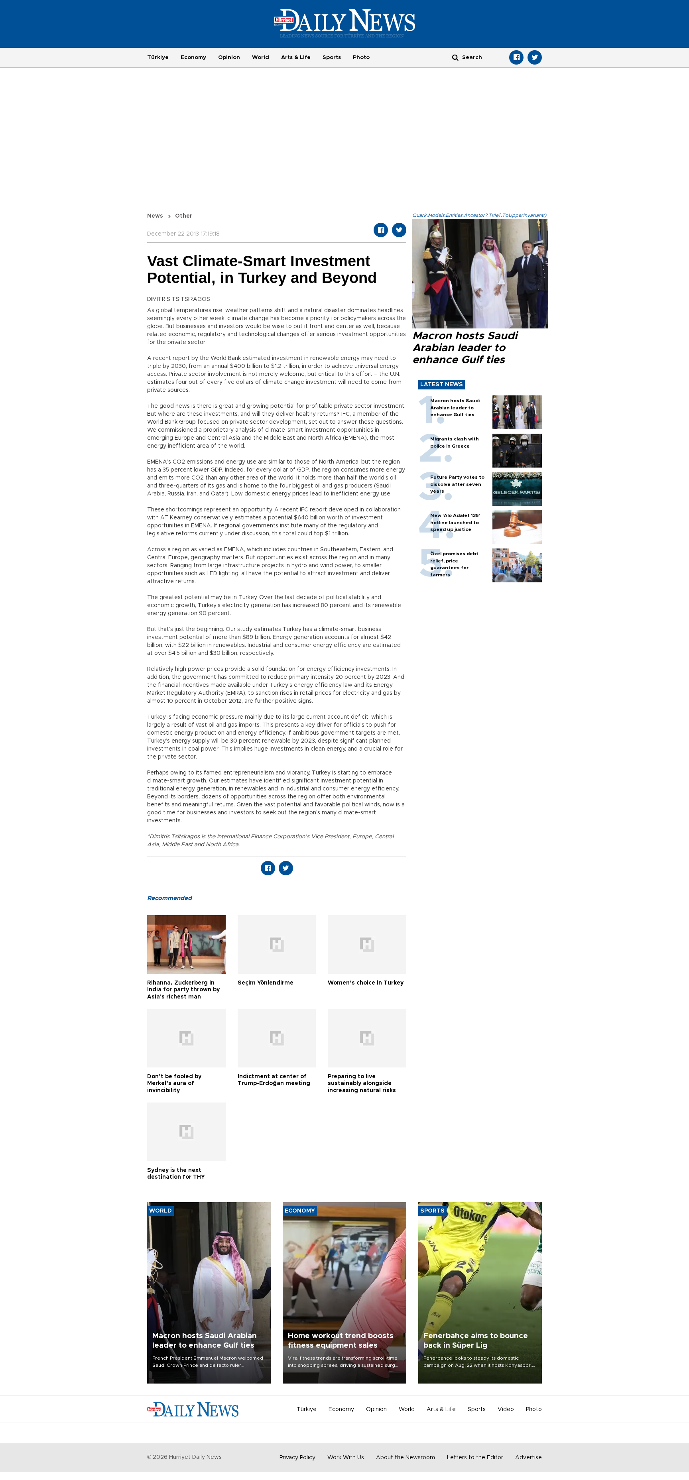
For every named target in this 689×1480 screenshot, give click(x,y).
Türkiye (158, 57)
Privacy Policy (297, 1457)
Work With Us (345, 1457)
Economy (193, 57)
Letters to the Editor (475, 1457)
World (260, 57)
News (155, 216)
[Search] (455, 57)
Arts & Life (296, 57)
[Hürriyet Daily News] (344, 23)
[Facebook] (516, 57)
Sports (332, 57)
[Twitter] (535, 57)
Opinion (229, 57)
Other (183, 216)
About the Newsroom (405, 1457)
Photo (361, 57)
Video (506, 1409)
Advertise (528, 1457)
